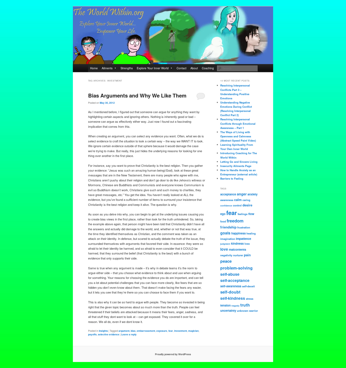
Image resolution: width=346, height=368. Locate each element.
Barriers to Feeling (231, 178)
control (237, 205)
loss (247, 243)
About (194, 68)
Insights (103, 331)
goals (225, 233)
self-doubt (230, 292)
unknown (242, 311)
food (223, 221)
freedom (235, 221)
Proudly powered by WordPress (173, 354)
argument (124, 331)
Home (94, 68)
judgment (225, 243)
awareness (226, 200)
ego (222, 214)
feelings (242, 214)
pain (247, 254)
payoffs (92, 334)
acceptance (228, 194)
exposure (161, 331)
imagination (227, 239)
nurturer (238, 255)
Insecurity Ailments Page (235, 166)
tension (225, 305)
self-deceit (248, 286)
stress (249, 299)
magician (193, 331)
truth (245, 305)
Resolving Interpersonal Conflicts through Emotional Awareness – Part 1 (237, 123)
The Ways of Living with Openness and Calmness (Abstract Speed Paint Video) (238, 136)
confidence (226, 205)
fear (170, 331)
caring (246, 200)
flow (251, 214)
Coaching (208, 68)
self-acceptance (234, 280)
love (224, 249)
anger (242, 194)
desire (247, 205)
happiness (238, 233)
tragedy (235, 305)
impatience (243, 238)
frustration (243, 227)
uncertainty (228, 310)
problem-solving (236, 268)
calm (238, 199)
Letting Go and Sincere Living (238, 162)
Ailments (107, 68)
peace (226, 261)
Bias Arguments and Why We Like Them (137, 95)
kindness (237, 243)
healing (251, 233)
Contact (181, 68)
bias (133, 331)
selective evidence (108, 334)
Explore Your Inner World (153, 68)
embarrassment (146, 331)
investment (180, 331)
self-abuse (229, 274)
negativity (226, 255)
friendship (228, 227)
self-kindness (232, 298)
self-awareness (230, 286)
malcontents (237, 249)
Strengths (127, 68)
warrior (253, 311)
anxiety (252, 194)
